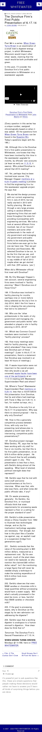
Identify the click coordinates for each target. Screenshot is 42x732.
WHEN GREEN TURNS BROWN (21, 14)
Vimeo (25, 117)
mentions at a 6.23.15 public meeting (19, 180)
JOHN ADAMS (12, 25)
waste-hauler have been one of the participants (21, 374)
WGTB (8, 14)
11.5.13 (27, 163)
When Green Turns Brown (17, 134)
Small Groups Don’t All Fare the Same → (30, 654)
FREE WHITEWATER (21, 5)
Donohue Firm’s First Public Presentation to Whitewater (19, 113)
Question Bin (22, 137)
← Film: (10, 654)
